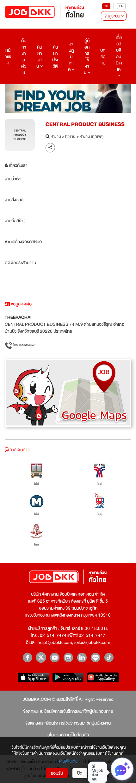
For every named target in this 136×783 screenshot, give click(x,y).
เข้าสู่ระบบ (112, 16)
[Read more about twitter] (41, 657)
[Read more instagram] (68, 657)
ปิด (80, 773)
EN (121, 6)
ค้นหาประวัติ (55, 56)
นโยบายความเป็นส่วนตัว (68, 734)
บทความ (102, 56)
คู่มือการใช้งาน (87, 56)
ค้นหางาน (39, 56)
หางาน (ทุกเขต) (91, 137)
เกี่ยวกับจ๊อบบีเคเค (119, 53)
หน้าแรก (8, 56)
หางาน (56, 137)
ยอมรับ (57, 773)
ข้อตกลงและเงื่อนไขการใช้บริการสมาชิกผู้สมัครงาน (68, 722)
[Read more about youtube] (54, 657)
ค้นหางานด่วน (23, 56)
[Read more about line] (95, 657)
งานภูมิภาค (71, 56)
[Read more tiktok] (109, 657)
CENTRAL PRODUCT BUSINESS (85, 124)
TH (106, 6)
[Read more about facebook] (27, 657)
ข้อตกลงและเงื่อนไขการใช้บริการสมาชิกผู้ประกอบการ (68, 711)
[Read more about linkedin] (82, 657)
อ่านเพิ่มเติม (68, 762)
